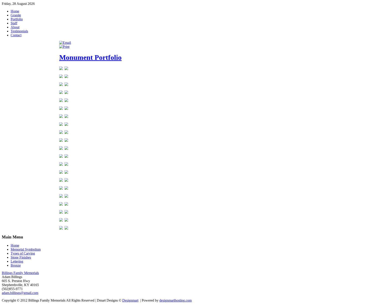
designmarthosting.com (175, 300)
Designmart (130, 300)
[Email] (65, 43)
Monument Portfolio (90, 57)
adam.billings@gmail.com (20, 293)
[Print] (64, 47)
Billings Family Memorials (20, 273)
